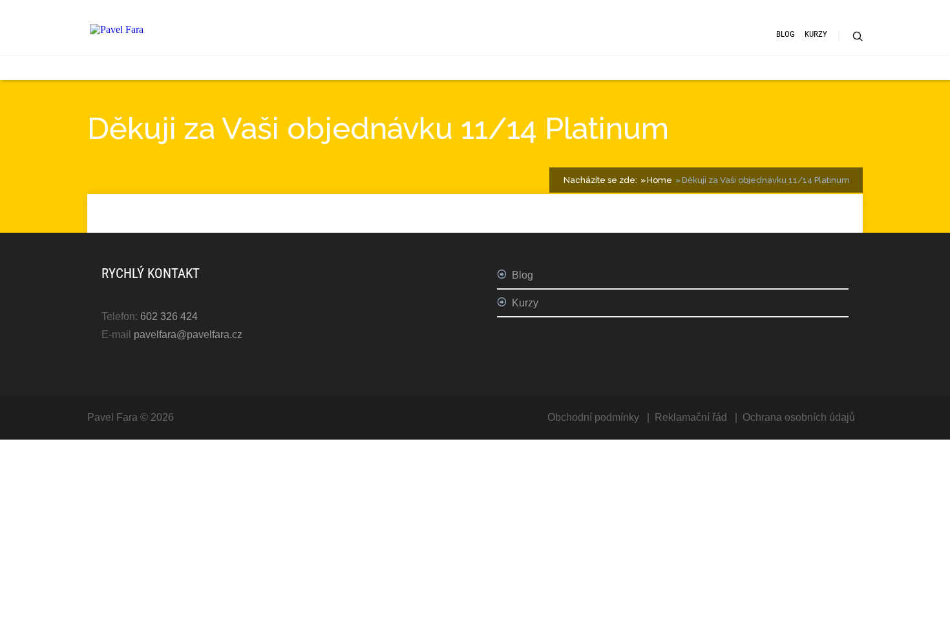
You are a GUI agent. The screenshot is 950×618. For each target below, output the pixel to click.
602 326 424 (169, 316)
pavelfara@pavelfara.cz (188, 334)
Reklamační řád (691, 417)
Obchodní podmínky (593, 417)
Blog (785, 34)
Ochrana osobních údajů (799, 417)
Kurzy (816, 34)
